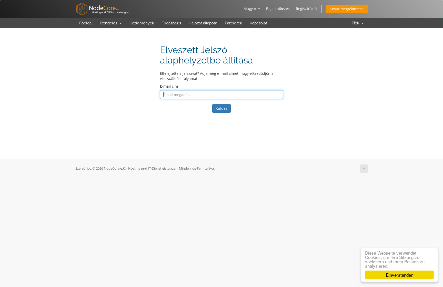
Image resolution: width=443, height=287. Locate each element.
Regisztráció (306, 8)
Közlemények (141, 23)
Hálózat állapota (203, 23)
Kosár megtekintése (347, 8)
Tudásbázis (171, 23)
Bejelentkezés (278, 8)
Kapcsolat (258, 23)
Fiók (356, 23)
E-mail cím (169, 86)
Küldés (221, 108)
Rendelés (109, 23)
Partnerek (233, 23)
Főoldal (86, 23)
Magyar (250, 8)
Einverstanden (399, 275)
